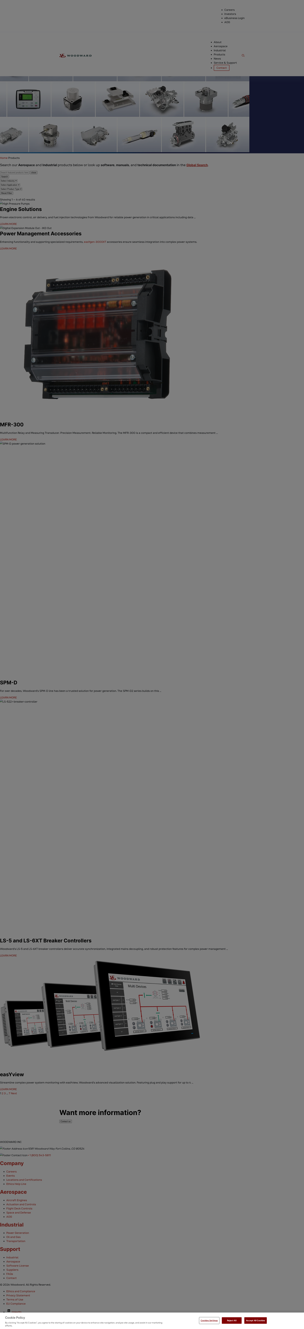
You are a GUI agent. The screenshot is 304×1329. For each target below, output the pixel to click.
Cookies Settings (209, 1320)
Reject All (231, 1320)
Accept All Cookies (255, 1320)
